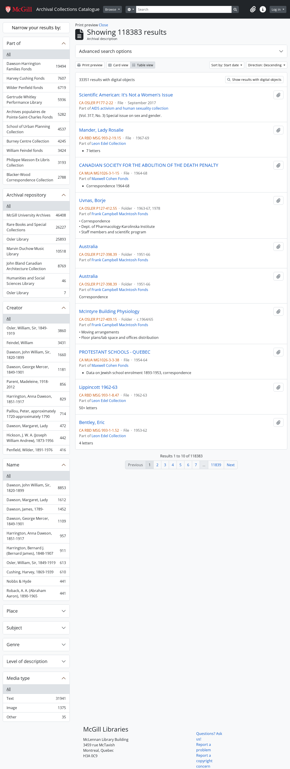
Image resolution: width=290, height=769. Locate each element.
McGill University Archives (36, 216)
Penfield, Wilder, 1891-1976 (36, 450)
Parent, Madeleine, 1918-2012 (36, 384)
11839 (216, 464)
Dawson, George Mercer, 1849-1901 (36, 369)
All (9, 54)
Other (36, 718)
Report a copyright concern (204, 761)
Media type (18, 678)
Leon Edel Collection (109, 143)
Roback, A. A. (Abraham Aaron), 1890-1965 (36, 593)
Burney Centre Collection (36, 142)
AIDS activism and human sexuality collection (130, 108)
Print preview (91, 65)
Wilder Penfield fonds (36, 88)
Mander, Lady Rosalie (101, 130)
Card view (120, 65)
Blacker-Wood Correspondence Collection (36, 177)
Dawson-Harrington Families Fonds (36, 66)
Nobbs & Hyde (36, 582)
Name (13, 465)
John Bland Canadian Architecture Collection (36, 266)
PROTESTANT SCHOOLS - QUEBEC (114, 352)
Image (36, 708)
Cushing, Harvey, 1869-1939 (36, 573)
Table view (144, 65)
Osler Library (36, 240)
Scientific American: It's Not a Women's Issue (126, 95)
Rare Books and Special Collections (36, 227)
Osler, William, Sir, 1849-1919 (36, 330)
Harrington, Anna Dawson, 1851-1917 (36, 399)
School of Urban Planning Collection (36, 129)
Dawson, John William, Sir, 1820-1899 (36, 355)
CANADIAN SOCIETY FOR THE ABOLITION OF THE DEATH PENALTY (148, 165)
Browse (111, 9)
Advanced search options (105, 51)
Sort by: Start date (225, 65)
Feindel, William (36, 344)
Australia (88, 246)
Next (231, 464)
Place (12, 611)
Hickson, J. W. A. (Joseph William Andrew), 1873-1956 (36, 438)
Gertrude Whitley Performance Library (36, 99)
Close (103, 24)
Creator (14, 308)
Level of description (27, 661)
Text (36, 699)
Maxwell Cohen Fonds (110, 178)
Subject (14, 628)
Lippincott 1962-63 (98, 387)
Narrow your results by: (36, 28)
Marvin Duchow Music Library (36, 251)
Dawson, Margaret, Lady (36, 427)
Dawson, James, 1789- (36, 510)
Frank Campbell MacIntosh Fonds (120, 213)
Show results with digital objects (256, 79)
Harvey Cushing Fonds (36, 79)
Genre (13, 644)
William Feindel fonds (36, 151)
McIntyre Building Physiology (109, 311)
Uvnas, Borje (92, 200)
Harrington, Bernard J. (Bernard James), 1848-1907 (36, 550)
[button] (253, 9)
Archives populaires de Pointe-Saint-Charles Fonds (36, 114)
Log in (277, 9)
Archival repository (26, 195)
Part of (14, 43)
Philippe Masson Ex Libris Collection (36, 162)
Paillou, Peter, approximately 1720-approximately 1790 (36, 414)
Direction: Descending (265, 65)
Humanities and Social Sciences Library (36, 281)
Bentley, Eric (92, 422)
